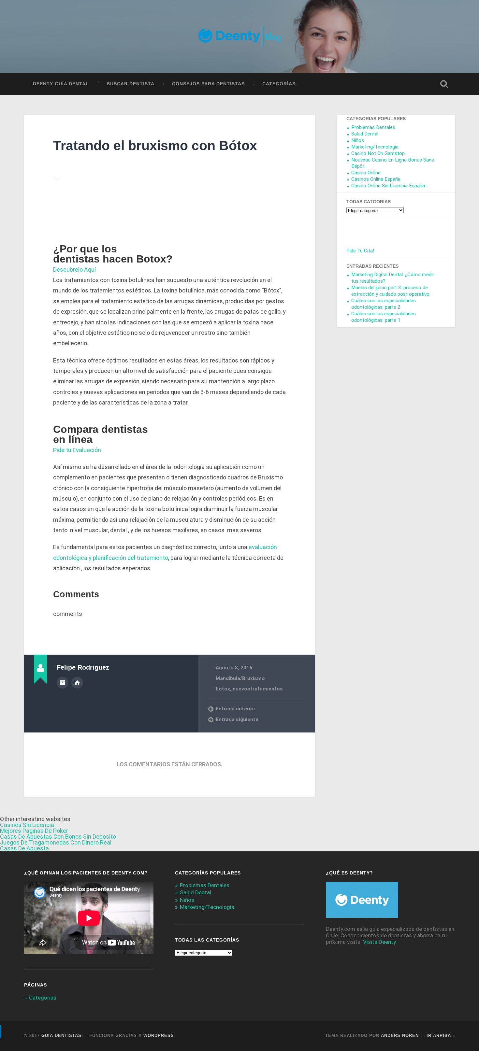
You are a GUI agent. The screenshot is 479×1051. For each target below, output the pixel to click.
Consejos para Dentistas (208, 83)
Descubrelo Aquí (74, 269)
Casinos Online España (375, 179)
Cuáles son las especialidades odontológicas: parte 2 (383, 304)
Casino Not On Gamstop (378, 153)
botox (223, 689)
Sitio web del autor (77, 683)
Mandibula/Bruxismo (240, 678)
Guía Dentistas (61, 1035)
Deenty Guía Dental (61, 83)
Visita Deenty (379, 942)
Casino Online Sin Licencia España (388, 186)
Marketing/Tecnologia (375, 146)
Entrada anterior (235, 709)
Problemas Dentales (373, 127)
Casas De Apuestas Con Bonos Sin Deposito (58, 836)
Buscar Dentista (130, 83)
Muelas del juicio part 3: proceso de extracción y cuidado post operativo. (390, 291)
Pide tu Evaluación (77, 450)
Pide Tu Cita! (360, 250)
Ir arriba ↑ (441, 1035)
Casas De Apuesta (24, 848)
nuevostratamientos (258, 689)
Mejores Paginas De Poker (34, 830)
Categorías (279, 83)
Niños (357, 140)
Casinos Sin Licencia (27, 824)
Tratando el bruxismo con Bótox (155, 145)
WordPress (158, 1035)
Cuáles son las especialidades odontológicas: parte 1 (383, 316)
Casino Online (366, 173)
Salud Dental (364, 134)
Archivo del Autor (62, 683)
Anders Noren (400, 1035)
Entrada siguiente (237, 719)
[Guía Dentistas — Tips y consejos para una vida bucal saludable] (239, 36)
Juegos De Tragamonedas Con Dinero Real (55, 842)
